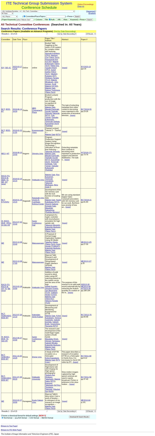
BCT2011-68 (86, 356)
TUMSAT (55, 246)
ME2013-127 (86, 261)
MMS (3, 180)
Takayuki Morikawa (49, 184)
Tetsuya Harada (51, 301)
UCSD (48, 62)
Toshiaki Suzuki (51, 158)
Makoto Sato (50, 88)
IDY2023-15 (86, 67)
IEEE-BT (5, 318)
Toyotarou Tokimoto (49, 388)
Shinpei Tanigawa (52, 341)
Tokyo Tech (54, 57)
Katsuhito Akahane (52, 227)
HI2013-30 (85, 284)
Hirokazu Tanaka (52, 78)
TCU (48, 80)
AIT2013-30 (86, 288)
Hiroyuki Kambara (52, 53)
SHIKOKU (5, 357)
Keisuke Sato (50, 206)
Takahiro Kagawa (51, 75)
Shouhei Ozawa (51, 288)
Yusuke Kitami (51, 68)
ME (2, 182)
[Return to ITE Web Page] (11, 430)
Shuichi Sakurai (51, 204)
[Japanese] (90, 11)
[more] (64, 68)
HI (7, 180)
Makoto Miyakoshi (51, 81)
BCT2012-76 (86, 315)
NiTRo (57, 385)
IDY (2, 68)
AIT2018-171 (86, 153)
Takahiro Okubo (51, 242)
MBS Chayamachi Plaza (37, 110)
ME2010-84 (85, 400)
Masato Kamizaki (52, 109)
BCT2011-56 (86, 377)
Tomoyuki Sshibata (52, 163)
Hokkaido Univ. (38, 180)
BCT (3, 109)
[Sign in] (81, 6)
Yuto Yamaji (50, 116)
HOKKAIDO (6, 316)
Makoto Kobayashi (51, 63)
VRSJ (8, 223)
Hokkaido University (36, 378)
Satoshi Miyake (51, 343)
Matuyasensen (38, 243)
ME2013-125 (86, 242)
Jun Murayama (51, 291)
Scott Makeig (50, 85)
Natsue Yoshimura (52, 90)
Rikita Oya (54, 66)
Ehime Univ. (37, 357)
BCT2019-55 (86, 109)
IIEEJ (3, 154)
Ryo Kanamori (52, 176)
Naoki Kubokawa (53, 201)
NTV (47, 115)
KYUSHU (5, 202)
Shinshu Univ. (37, 154)
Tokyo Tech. (50, 231)
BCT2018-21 (86, 200)
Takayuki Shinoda (52, 152)
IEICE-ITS (5, 176)
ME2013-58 (85, 286)
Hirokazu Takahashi (49, 378)
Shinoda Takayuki (52, 113)
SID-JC (8, 68)
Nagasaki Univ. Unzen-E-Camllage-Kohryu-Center (38, 201)
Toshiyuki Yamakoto (49, 180)
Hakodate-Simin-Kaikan (37, 316)
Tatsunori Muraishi (52, 225)
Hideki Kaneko (51, 286)
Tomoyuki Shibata (52, 122)
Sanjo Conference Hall (37, 223)
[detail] (3, 184)
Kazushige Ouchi (52, 124)
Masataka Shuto (51, 339)
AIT (54, 76)
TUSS (53, 295)
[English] (92, 13)
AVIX (51, 391)
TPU (47, 55)
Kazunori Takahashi (49, 384)
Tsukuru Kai (50, 375)
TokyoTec (49, 299)
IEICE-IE (4, 178)
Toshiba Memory (52, 212)
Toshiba (49, 126)
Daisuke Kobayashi (51, 118)
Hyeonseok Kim (51, 60)
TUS (47, 293)
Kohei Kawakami (53, 317)
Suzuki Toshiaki (51, 111)
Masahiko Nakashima (49, 209)
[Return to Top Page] (9, 426)
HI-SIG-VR (5, 225)
